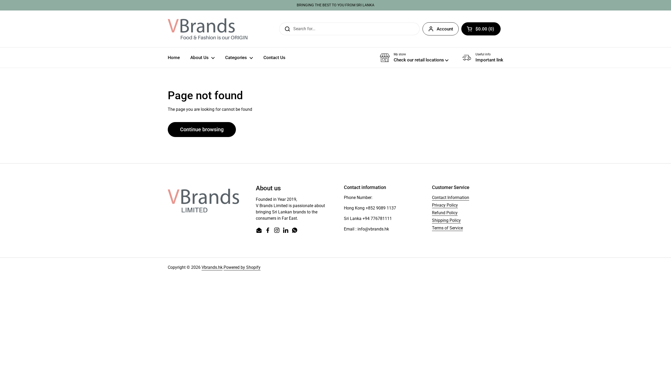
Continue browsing (202, 129)
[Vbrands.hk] (207, 28)
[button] (481, 28)
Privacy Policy (445, 205)
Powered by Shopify (242, 267)
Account (445, 29)
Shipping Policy (446, 220)
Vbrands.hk (212, 267)
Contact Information (450, 197)
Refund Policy (445, 212)
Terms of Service (447, 227)
